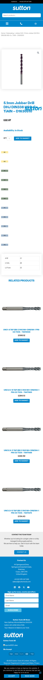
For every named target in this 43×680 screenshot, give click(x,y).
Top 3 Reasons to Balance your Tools (16, 628)
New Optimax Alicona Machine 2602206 (18, 622)
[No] (40, 673)
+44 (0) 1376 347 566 (21, 579)
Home (3, 33)
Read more (30, 676)
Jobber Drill (19, 33)
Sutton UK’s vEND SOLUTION (14, 625)
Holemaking (10, 33)
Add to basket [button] (22, 340)
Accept (11, 676)
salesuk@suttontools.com (22, 582)
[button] (38, 53)
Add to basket (23, 138)
